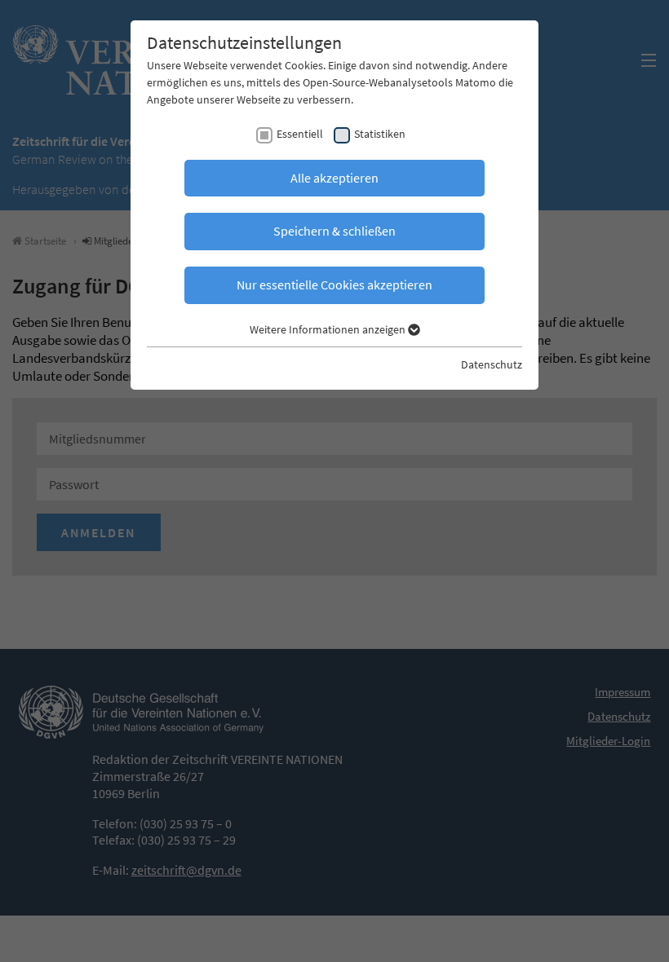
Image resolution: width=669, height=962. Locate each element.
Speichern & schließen (334, 231)
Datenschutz (491, 364)
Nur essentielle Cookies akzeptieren (334, 284)
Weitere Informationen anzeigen (329, 329)
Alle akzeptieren (334, 178)
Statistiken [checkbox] (379, 133)
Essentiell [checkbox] (300, 133)
